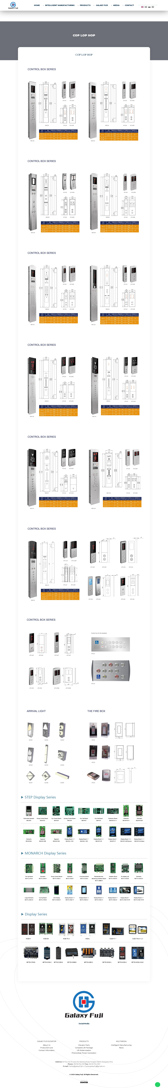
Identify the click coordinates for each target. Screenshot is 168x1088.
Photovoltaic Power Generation (84, 1053)
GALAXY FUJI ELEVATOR (46, 1041)
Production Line (46, 1048)
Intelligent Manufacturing (121, 1045)
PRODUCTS (84, 1041)
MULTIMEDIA (121, 1041)
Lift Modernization (84, 1050)
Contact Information (47, 1050)
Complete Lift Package (84, 1048)
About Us (46, 1045)
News (121, 1048)
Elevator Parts (84, 1045)
